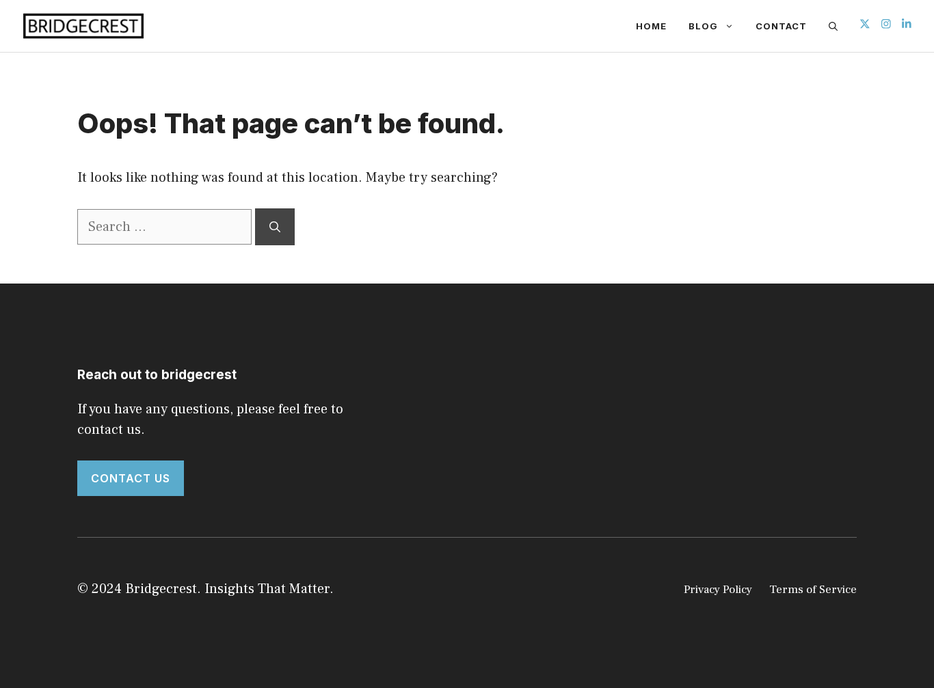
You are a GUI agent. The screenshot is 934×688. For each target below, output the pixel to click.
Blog (703, 25)
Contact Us (130, 478)
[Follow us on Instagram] (886, 25)
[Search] (275, 226)
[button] (833, 25)
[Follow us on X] (864, 25)
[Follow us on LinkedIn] (906, 25)
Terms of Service (813, 589)
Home (651, 25)
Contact (781, 25)
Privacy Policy (718, 589)
